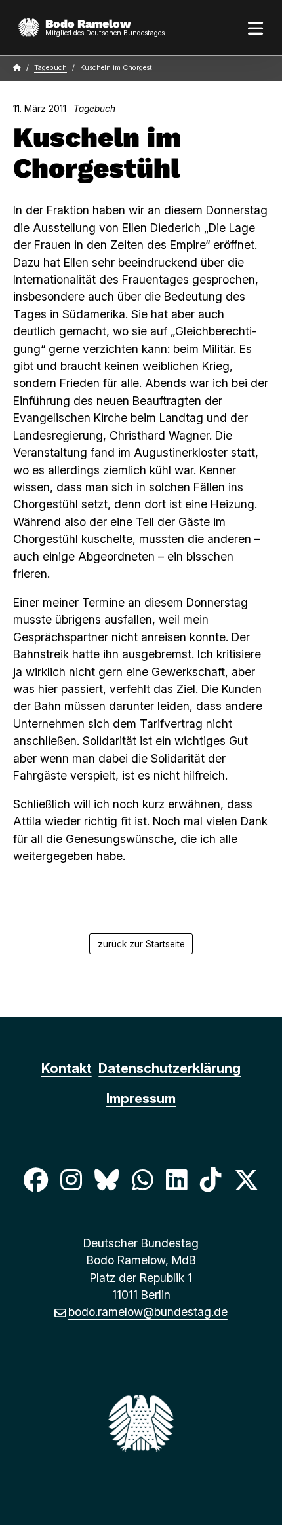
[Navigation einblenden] (256, 27)
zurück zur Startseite (141, 944)
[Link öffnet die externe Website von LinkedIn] (176, 1179)
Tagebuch (50, 68)
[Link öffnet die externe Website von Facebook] (35, 1179)
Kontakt (66, 1068)
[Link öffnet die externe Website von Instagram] (71, 1179)
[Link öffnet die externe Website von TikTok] (210, 1179)
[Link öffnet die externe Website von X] (246, 1179)
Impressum (141, 1098)
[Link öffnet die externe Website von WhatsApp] (142, 1179)
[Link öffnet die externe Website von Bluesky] (107, 1179)
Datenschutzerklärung (169, 1068)
